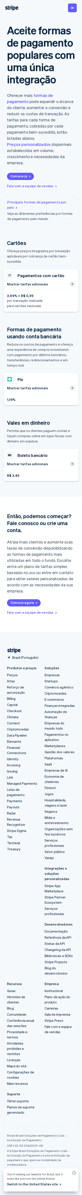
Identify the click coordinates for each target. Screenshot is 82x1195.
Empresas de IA (56, 770)
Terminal (13, 843)
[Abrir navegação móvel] (72, 7)
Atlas (11, 681)
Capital (12, 704)
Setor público (55, 851)
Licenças (14, 1060)
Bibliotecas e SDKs (59, 956)
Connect (13, 723)
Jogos (49, 794)
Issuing (12, 771)
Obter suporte (18, 1101)
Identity (13, 759)
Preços (12, 675)
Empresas (52, 675)
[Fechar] (73, 1174)
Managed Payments (22, 783)
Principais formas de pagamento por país (36, 205)
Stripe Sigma (16, 830)
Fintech (50, 788)
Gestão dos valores (60, 752)
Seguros (51, 811)
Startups (51, 681)
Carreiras (51, 1008)
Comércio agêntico (59, 687)
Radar (11, 813)
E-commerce (54, 699)
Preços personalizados (29, 144)
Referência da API (58, 937)
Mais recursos (17, 1083)
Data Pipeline (17, 735)
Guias (11, 991)
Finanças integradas (60, 705)
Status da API (55, 943)
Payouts (13, 807)
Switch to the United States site (32, 1184)
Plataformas (54, 758)
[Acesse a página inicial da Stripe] (12, 650)
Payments (15, 801)
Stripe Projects (56, 962)
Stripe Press (54, 1020)
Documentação (56, 931)
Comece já (18, 176)
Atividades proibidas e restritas (15, 1048)
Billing (11, 698)
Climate (13, 717)
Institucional (54, 991)
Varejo (49, 858)
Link (10, 777)
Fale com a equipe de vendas (30, 186)
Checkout (14, 711)
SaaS (48, 764)
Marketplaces (55, 746)
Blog (10, 1008)
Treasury (14, 849)
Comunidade (16, 1014)
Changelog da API (58, 949)
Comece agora (22, 602)
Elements (14, 741)
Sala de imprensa (57, 1014)
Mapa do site (16, 1066)
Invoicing (13, 765)
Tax (10, 837)
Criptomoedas (18, 729)
